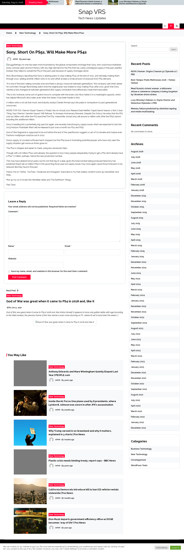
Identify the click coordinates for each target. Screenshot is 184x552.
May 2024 (135, 278)
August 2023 (137, 328)
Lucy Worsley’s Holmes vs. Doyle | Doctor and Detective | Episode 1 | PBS (117, 3)
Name (11, 246)
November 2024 (138, 267)
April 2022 (136, 406)
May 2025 (135, 234)
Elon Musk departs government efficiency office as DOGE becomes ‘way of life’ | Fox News (81, 521)
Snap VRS (92, 11)
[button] (165, 26)
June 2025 (136, 229)
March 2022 (136, 411)
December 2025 (138, 196)
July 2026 (135, 157)
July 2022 (135, 400)
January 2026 (137, 190)
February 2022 (138, 417)
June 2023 (136, 339)
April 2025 (135, 240)
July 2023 (135, 334)
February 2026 (138, 184)
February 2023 (138, 361)
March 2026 (136, 179)
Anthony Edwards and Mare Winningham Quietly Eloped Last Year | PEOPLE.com (83, 373)
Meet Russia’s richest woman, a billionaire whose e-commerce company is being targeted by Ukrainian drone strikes (73, 3)
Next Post (11, 290)
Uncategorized (138, 460)
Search (134, 46)
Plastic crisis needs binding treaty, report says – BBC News (82, 460)
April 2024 (136, 284)
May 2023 (135, 345)
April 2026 (136, 173)
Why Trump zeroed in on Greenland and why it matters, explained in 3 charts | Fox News (80, 432)
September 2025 (139, 212)
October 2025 (137, 207)
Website (12, 258)
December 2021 (138, 428)
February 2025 (138, 251)
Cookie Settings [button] (161, 548)
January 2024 (137, 301)
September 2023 (139, 323)
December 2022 (138, 372)
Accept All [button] (175, 548)
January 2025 (137, 256)
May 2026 (135, 168)
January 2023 (137, 367)
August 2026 (137, 151)
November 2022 (138, 378)
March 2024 (136, 289)
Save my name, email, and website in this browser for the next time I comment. (49, 271)
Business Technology (141, 449)
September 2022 (139, 389)
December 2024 (138, 262)
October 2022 (137, 383)
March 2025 (136, 245)
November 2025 (138, 201)
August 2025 (137, 218)
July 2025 (135, 223)
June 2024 (136, 273)
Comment (13, 211)
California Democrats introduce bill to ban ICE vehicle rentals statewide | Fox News (84, 491)
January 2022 (137, 422)
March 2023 (136, 356)
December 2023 (138, 306)
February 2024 (138, 295)
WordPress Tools (139, 465)
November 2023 (138, 312)
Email (68, 246)
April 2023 (136, 350)
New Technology (14, 46)
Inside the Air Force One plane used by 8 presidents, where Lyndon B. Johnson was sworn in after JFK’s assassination (82, 403)
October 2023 (137, 317)
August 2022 (137, 394)
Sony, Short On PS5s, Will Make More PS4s (46, 52)
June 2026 (136, 162)
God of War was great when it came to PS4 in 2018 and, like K (50, 301)
